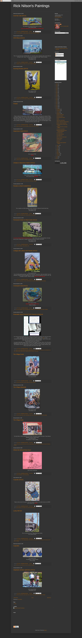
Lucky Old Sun (17, 511)
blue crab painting (26, 159)
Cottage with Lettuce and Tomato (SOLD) (25, 250)
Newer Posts (16, 597)
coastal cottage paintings (25, 539)
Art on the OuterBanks (19, 309)
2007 (57, 158)
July (57, 146)
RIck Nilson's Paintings (32, 63)
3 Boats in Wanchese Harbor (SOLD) (24, 163)
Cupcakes (16, 546)
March (58, 152)
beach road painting (26, 309)
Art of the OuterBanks (19, 474)
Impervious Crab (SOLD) (20, 131)
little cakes (20, 507)
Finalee (15, 103)
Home (32, 597)
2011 (57, 105)
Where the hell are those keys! (22, 450)
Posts (57, 53)
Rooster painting (32, 98)
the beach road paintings (42, 280)
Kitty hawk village (26, 382)
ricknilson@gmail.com (58, 17)
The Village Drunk (18, 354)
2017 (57, 96)
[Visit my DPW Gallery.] (61, 64)
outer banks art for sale (25, 63)
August (58, 145)
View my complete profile (64, 26)
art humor (25, 280)
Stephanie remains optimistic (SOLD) (24, 570)
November (58, 110)
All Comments (58, 55)
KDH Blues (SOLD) (19, 38)
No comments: (31, 62)
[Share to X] (38, 31)
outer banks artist (35, 594)
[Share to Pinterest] (40, 31)
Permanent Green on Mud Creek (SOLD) (25, 220)
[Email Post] (34, 31)
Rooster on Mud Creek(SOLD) (22, 186)
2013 (57, 102)
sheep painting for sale (26, 245)
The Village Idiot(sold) (19, 387)
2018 (57, 95)
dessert (17, 507)
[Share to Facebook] (39, 31)
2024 (57, 86)
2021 (57, 91)
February (58, 153)
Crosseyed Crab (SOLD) (20, 286)
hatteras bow (18, 126)
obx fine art (31, 594)
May (57, 149)
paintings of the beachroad (45, 539)
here (44, 337)
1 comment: (30, 31)
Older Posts (49, 597)
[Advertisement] (18, 619)
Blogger (45, 630)
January (58, 155)
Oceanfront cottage (19, 63)
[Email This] (35, 31)
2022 (57, 89)
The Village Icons (18, 420)
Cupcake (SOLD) (18, 479)
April (57, 150)
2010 (57, 106)
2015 (57, 99)
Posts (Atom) (20, 599)
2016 (57, 98)
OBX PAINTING (29, 280)
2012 (57, 103)
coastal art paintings (38, 309)
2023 (57, 88)
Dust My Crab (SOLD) (19, 15)
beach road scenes (26, 594)
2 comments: (31, 348)
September (59, 113)
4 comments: (31, 593)
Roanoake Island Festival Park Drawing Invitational (28, 314)
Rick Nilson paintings (19, 245)
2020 (57, 92)
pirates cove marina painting (24, 126)
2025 (57, 85)
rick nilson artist (31, 159)
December (58, 109)
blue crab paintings (32, 309)
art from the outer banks (19, 159)
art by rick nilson (18, 539)
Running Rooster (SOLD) (20, 68)
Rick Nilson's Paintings (31, 6)
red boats (30, 126)
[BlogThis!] (36, 31)
